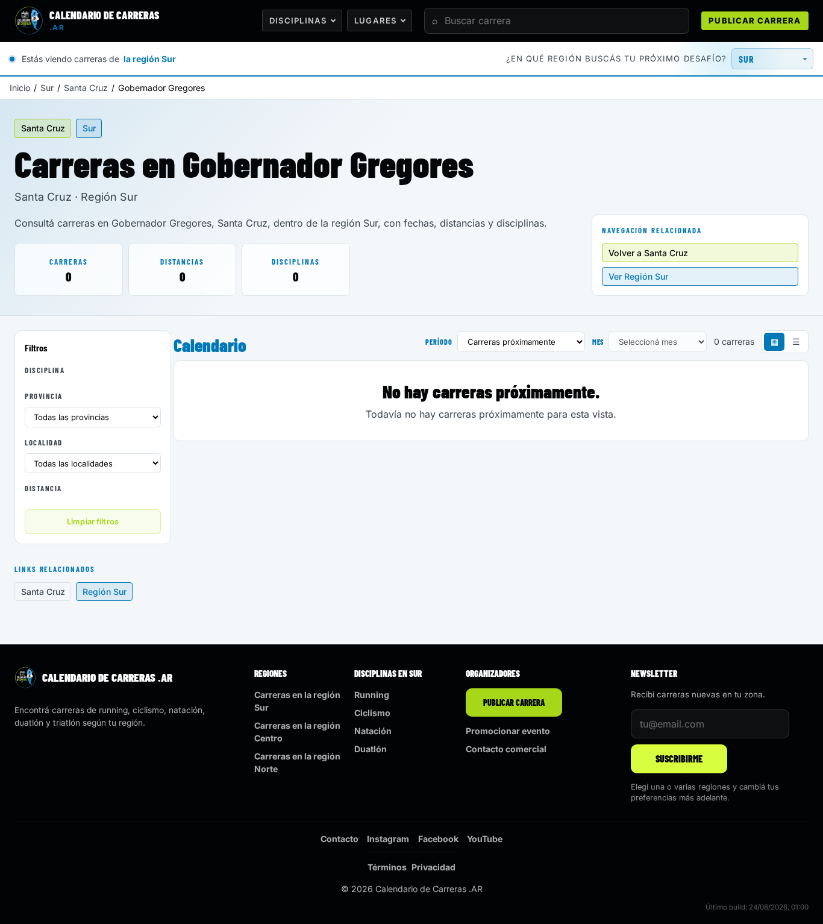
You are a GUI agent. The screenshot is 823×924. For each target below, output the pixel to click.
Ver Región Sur (638, 276)
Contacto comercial (506, 749)
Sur (47, 88)
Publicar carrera (755, 20)
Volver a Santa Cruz (648, 253)
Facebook (438, 839)
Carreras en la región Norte (297, 762)
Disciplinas (298, 20)
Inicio (20, 88)
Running (371, 695)
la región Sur (150, 59)
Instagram (388, 839)
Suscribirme (679, 758)
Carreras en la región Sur (297, 701)
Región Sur (105, 591)
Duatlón (370, 749)
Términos (387, 867)
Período (438, 341)
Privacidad (433, 867)
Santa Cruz (86, 88)
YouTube (484, 839)
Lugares (375, 20)
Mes (598, 341)
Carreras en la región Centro (297, 731)
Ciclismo (372, 713)
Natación (373, 731)
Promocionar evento (508, 731)
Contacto (339, 839)
